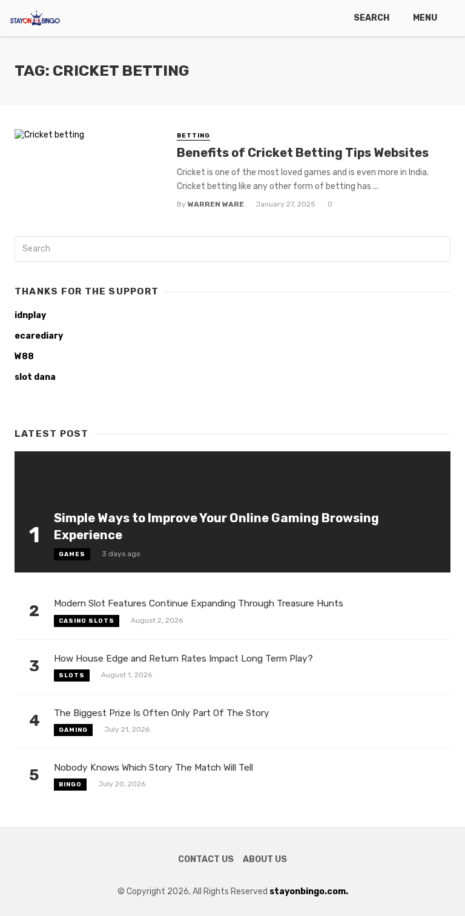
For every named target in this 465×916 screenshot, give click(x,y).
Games (72, 554)
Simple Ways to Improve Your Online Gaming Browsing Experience (216, 526)
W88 (24, 356)
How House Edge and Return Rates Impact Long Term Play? (183, 658)
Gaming (73, 730)
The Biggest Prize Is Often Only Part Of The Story (161, 713)
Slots (72, 675)
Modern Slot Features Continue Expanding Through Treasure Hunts (198, 603)
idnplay (30, 315)
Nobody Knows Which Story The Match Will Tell (153, 767)
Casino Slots (86, 621)
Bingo (70, 784)
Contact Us (206, 859)
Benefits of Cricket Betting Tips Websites (303, 152)
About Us (265, 859)
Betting (193, 135)
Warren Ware (216, 204)
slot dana (35, 377)
